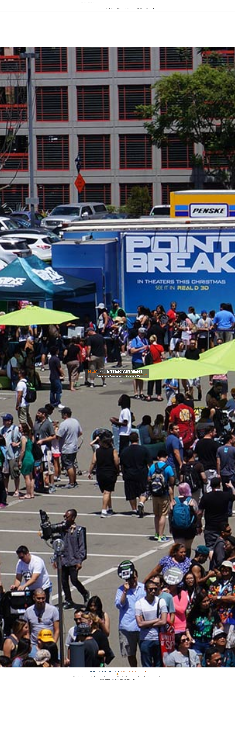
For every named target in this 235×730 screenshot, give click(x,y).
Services (118, 8)
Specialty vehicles (139, 8)
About (98, 8)
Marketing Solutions (107, 8)
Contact (148, 8)
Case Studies (127, 8)
